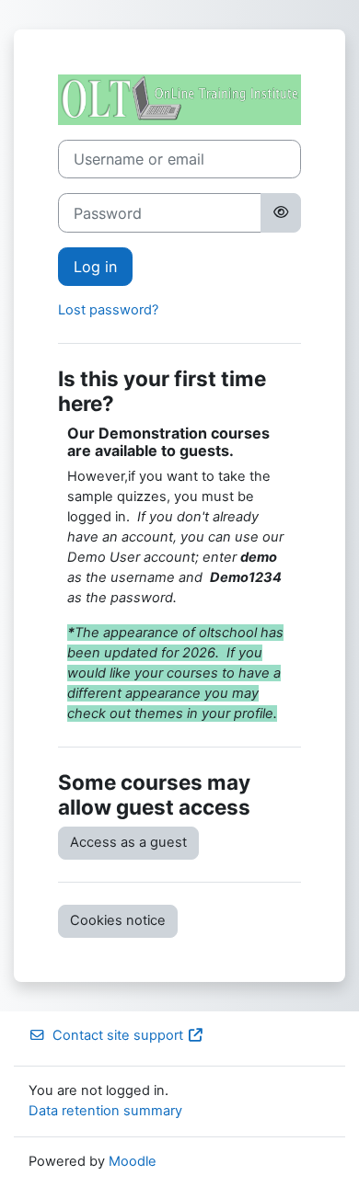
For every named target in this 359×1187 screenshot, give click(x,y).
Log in (95, 266)
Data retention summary (105, 1110)
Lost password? (108, 310)
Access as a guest (128, 842)
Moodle (132, 1161)
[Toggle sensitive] (281, 212)
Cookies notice (118, 920)
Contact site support (117, 1035)
